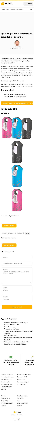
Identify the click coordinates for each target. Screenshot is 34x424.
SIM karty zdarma (6, 379)
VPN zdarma (21, 379)
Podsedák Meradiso (10, 335)
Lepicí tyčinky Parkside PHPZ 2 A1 (15, 344)
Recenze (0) (20, 233)
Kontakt (19, 405)
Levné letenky (21, 384)
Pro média (20, 398)
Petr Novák (17, 47)
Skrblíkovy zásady (22, 396)
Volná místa (4, 400)
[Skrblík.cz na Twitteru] (19, 419)
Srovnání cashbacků (7, 374)
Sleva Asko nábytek (23, 382)
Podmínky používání (7, 403)
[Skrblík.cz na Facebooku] (15, 419)
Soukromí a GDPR (22, 403)
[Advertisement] (17, 22)
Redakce (3, 396)
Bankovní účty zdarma (24, 374)
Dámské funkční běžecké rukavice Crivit (17, 342)
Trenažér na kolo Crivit (11, 329)
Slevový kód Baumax (7, 377)
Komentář (5, 269)
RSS (18, 400)
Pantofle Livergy (9, 327)
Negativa (5, 296)
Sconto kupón (5, 382)
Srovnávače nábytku (7, 384)
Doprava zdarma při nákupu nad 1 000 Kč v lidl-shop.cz (18, 103)
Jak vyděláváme (6, 398)
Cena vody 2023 (22, 377)
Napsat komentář (9, 225)
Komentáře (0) (12, 233)
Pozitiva (5, 287)
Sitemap (3, 405)
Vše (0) (27, 233)
